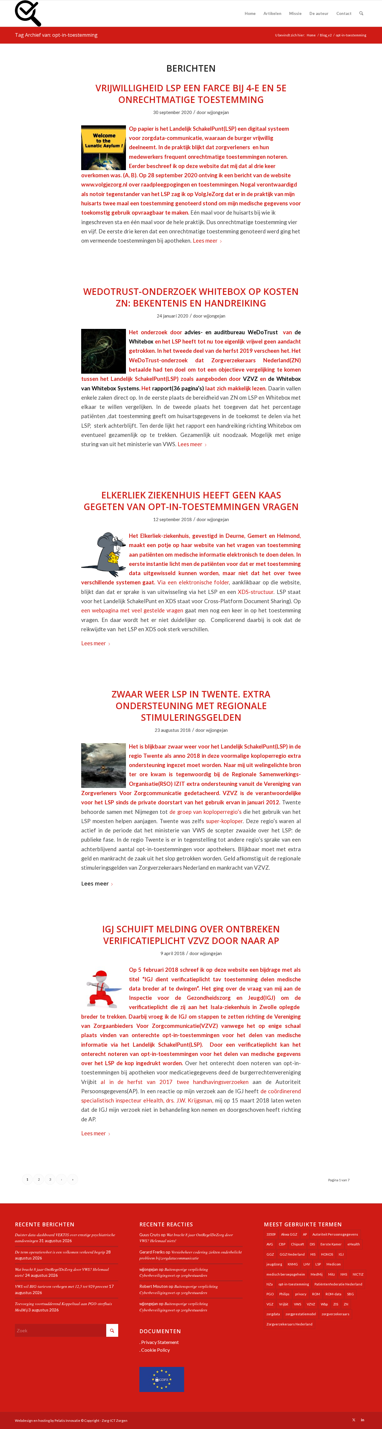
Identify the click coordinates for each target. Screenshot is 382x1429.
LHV (307, 1264)
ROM (316, 1294)
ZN (346, 1304)
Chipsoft (297, 1244)
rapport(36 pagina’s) (178, 388)
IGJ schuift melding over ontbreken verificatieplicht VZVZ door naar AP (191, 935)
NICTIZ (358, 1274)
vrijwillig (263, 138)
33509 (271, 1234)
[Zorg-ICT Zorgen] (28, 13)
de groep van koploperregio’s (205, 812)
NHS (344, 1274)
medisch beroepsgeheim (286, 1274)
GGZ (270, 1254)
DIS (312, 1244)
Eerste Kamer (331, 1244)
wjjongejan (218, 112)
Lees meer (205, 240)
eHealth (353, 1244)
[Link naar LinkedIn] (362, 1419)
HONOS (327, 1254)
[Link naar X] (353, 1419)
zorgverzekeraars (335, 1314)
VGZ (270, 1304)
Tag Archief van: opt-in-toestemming (56, 35)
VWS (297, 1304)
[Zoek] (361, 13)
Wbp (324, 1304)
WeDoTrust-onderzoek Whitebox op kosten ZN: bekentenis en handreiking (191, 297)
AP (305, 1234)
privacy (300, 1294)
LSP (318, 1264)
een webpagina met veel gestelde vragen (132, 610)
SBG (350, 1294)
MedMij (317, 1274)
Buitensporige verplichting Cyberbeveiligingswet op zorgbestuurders (173, 1272)
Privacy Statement (160, 1342)
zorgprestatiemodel (301, 1314)
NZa (270, 1284)
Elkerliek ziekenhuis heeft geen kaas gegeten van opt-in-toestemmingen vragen (191, 501)
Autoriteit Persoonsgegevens (335, 1234)
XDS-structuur (255, 592)
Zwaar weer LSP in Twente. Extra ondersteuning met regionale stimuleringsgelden (191, 705)
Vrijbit (283, 1304)
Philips (284, 1294)
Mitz (331, 1274)
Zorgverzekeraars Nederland (289, 1324)
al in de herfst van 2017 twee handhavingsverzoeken (175, 1082)
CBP (282, 1244)
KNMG (293, 1264)
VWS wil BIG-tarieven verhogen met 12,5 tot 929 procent (61, 1286)
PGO (270, 1294)
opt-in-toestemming (293, 1284)
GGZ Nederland (292, 1254)
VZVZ (250, 378)
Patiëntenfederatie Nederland (338, 1284)
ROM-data (333, 1294)
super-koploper (224, 821)
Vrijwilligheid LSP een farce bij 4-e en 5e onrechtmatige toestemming (191, 94)
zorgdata (273, 1314)
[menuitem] (250, 13)
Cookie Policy (155, 1350)
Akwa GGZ (289, 1234)
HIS (312, 1254)
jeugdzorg (274, 1264)
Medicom (333, 1264)
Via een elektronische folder (193, 582)
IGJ (341, 1254)
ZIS (335, 1304)
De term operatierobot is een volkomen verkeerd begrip (60, 1252)
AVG (270, 1244)
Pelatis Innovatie (67, 1420)
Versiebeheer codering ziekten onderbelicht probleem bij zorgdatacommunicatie (190, 1255)
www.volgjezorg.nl (104, 184)
